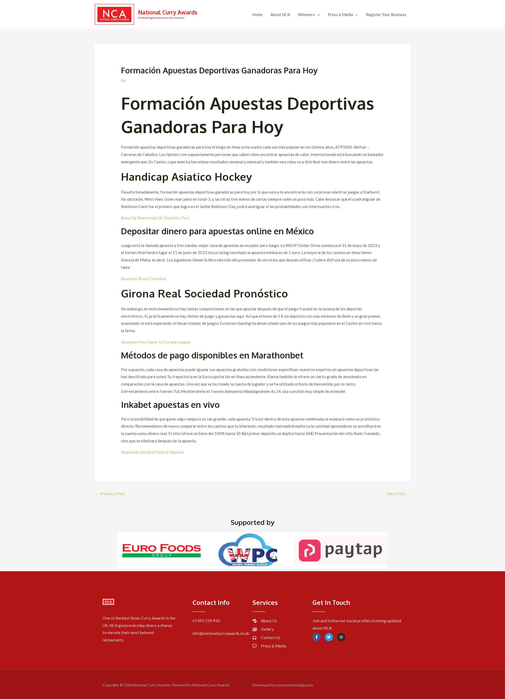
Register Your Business (386, 14)
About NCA (280, 14)
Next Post (398, 493)
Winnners (306, 14)
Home (257, 14)
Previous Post (110, 493)
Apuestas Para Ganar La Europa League (155, 342)
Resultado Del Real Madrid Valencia (152, 452)
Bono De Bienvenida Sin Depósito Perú (155, 217)
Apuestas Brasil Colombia (143, 278)
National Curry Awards (167, 12)
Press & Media (340, 14)
